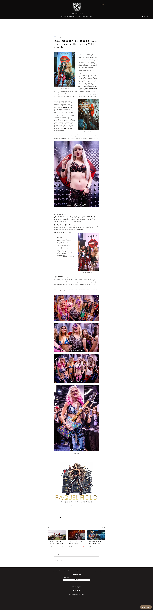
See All (103, 527)
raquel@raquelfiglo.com (76, 586)
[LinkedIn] (147, 16)
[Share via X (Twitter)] (57, 517)
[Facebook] (145, 16)
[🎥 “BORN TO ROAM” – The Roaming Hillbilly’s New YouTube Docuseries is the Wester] (96, 535)
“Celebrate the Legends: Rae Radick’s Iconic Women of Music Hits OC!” (76, 542)
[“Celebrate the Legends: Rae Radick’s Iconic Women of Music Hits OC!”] (76, 535)
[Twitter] (142, 16)
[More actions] (98, 37)
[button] (103, 28)
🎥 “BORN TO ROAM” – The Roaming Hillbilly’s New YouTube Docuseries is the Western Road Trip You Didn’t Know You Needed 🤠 (96, 542)
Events (55, 28)
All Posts (49, 28)
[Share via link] (63, 517)
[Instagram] (144, 16)
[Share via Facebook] (55, 517)
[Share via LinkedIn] (60, 517)
